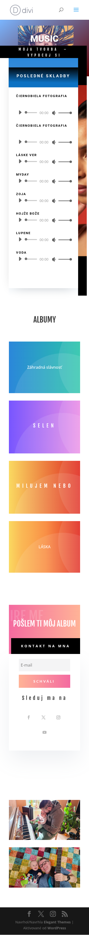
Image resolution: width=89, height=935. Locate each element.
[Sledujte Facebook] (28, 717)
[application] (43, 112)
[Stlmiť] (54, 113)
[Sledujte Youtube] (44, 732)
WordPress (56, 928)
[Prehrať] (20, 112)
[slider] (64, 112)
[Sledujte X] (43, 717)
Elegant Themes (57, 922)
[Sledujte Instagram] (58, 717)
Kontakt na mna (45, 646)
